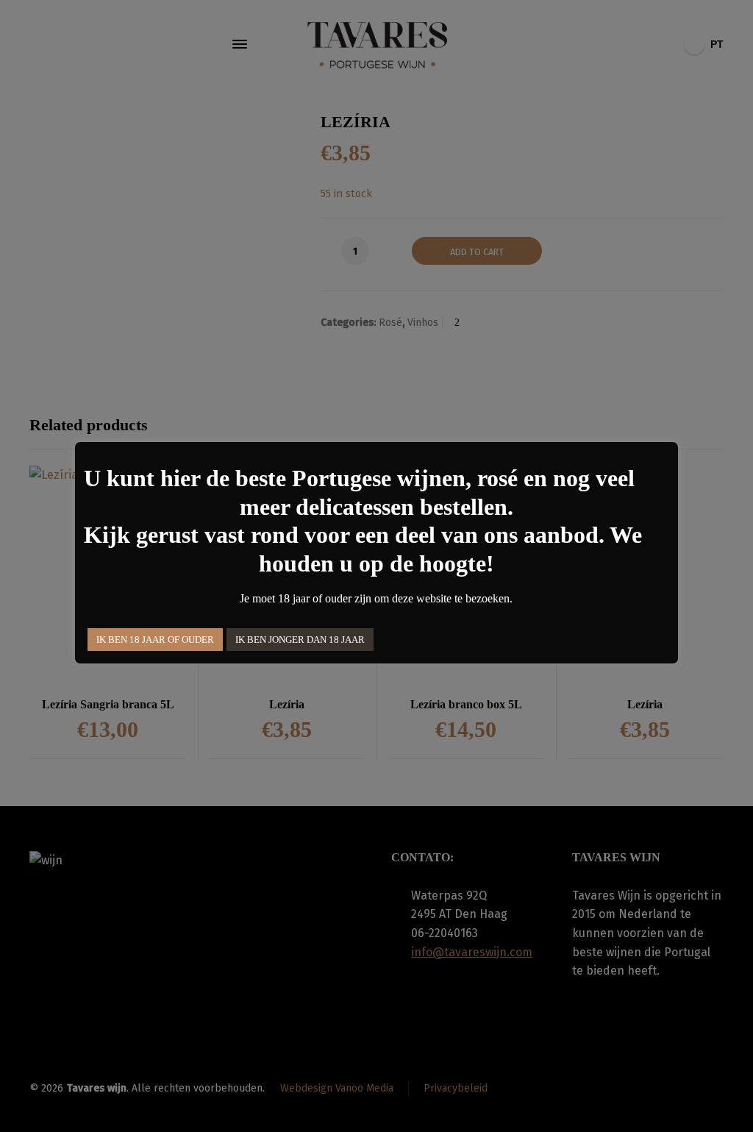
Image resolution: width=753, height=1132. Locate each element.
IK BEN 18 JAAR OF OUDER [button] (155, 639)
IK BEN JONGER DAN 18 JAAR (300, 639)
